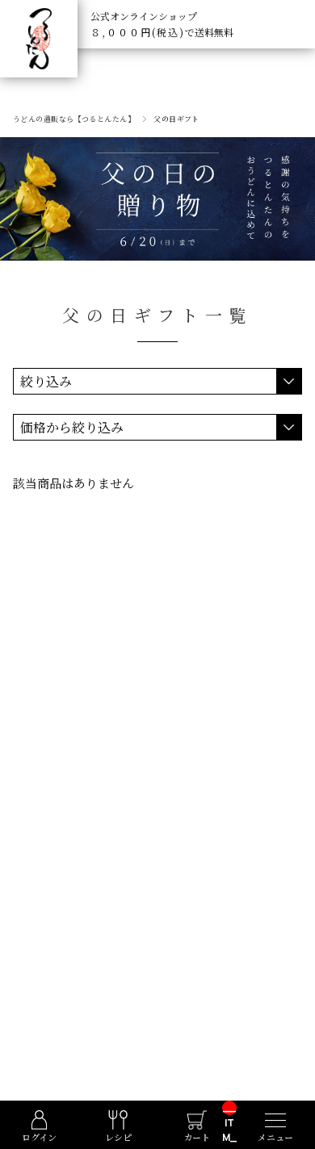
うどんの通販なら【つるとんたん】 (74, 119)
